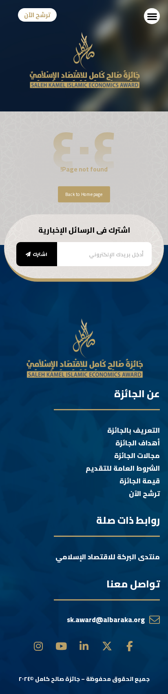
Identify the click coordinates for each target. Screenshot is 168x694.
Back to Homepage (84, 194)
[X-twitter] (107, 646)
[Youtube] (61, 646)
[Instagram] (38, 646)
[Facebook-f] (130, 646)
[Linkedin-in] (84, 646)
